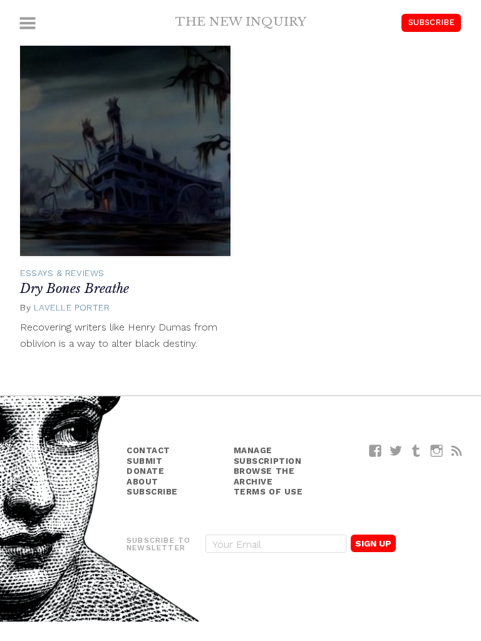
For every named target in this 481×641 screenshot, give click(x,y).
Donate (145, 471)
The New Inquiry (240, 21)
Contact (148, 450)
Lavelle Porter (72, 307)
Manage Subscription (268, 456)
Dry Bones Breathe (74, 288)
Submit (144, 461)
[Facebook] (375, 450)
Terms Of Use (268, 491)
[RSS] (457, 450)
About (142, 481)
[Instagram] (437, 450)
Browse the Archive (264, 476)
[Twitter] (396, 450)
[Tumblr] (416, 450)
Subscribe (431, 22)
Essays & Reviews (62, 273)
